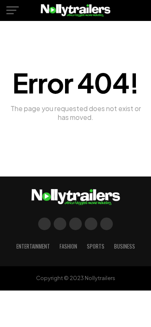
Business (124, 246)
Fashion (68, 246)
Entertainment (33, 246)
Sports (95, 246)
